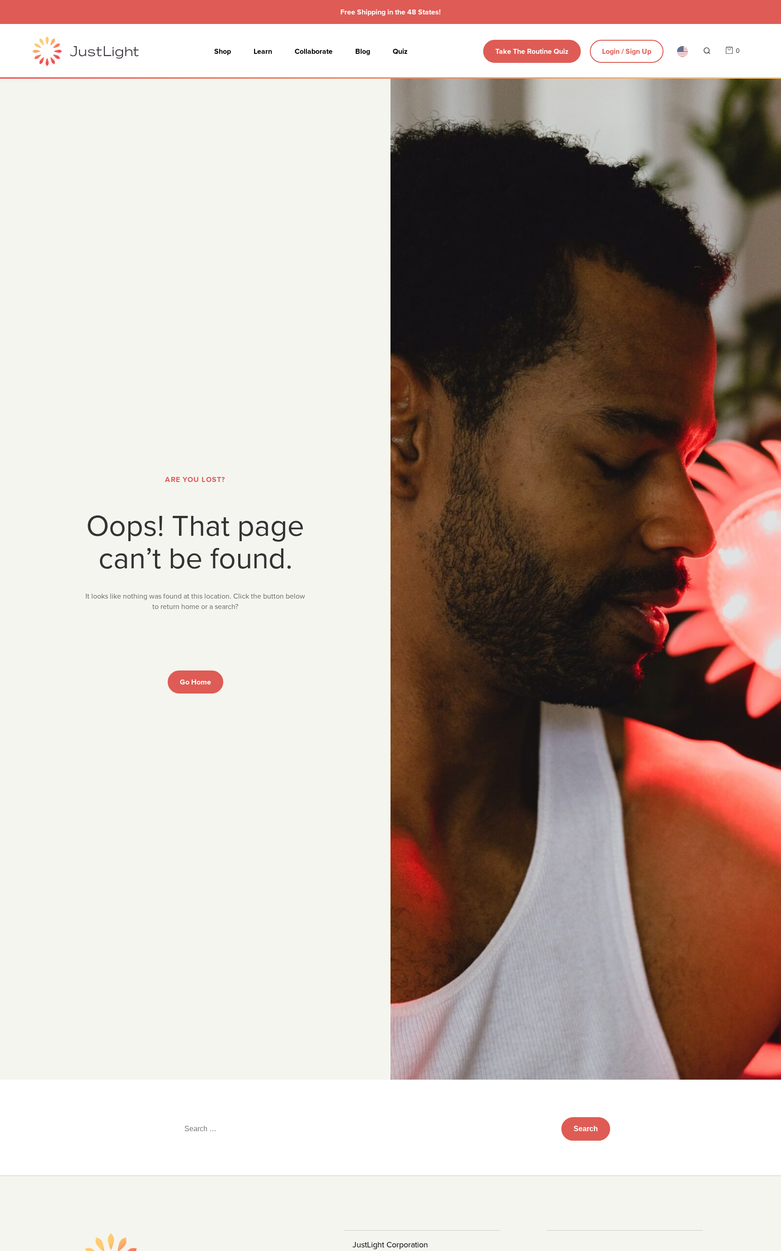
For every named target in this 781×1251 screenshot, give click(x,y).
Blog (362, 51)
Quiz (400, 51)
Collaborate (314, 51)
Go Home (195, 682)
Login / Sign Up (626, 51)
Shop (222, 51)
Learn (263, 51)
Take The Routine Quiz (532, 51)
